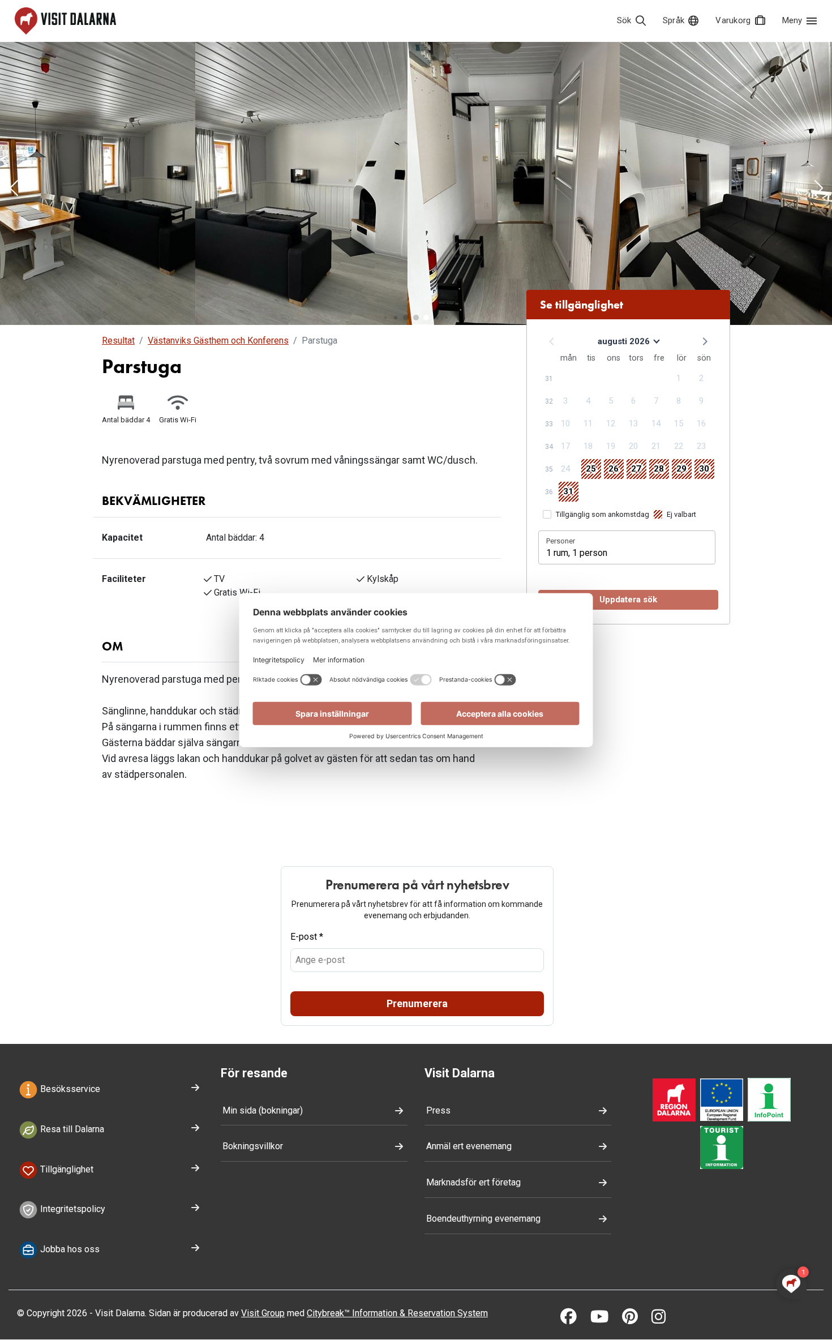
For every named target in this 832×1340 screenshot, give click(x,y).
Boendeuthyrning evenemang (483, 1218)
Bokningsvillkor (252, 1146)
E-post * (306, 936)
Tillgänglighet (65, 1169)
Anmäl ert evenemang (469, 1146)
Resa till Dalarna (71, 1129)
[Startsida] (65, 21)
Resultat (118, 340)
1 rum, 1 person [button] (576, 552)
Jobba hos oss (69, 1249)
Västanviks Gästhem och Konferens (218, 340)
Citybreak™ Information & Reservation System (397, 1313)
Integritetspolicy (71, 1209)
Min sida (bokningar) (262, 1110)
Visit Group (263, 1313)
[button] (13, 189)
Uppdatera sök (628, 599)
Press (438, 1110)
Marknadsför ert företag (473, 1182)
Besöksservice (69, 1089)
